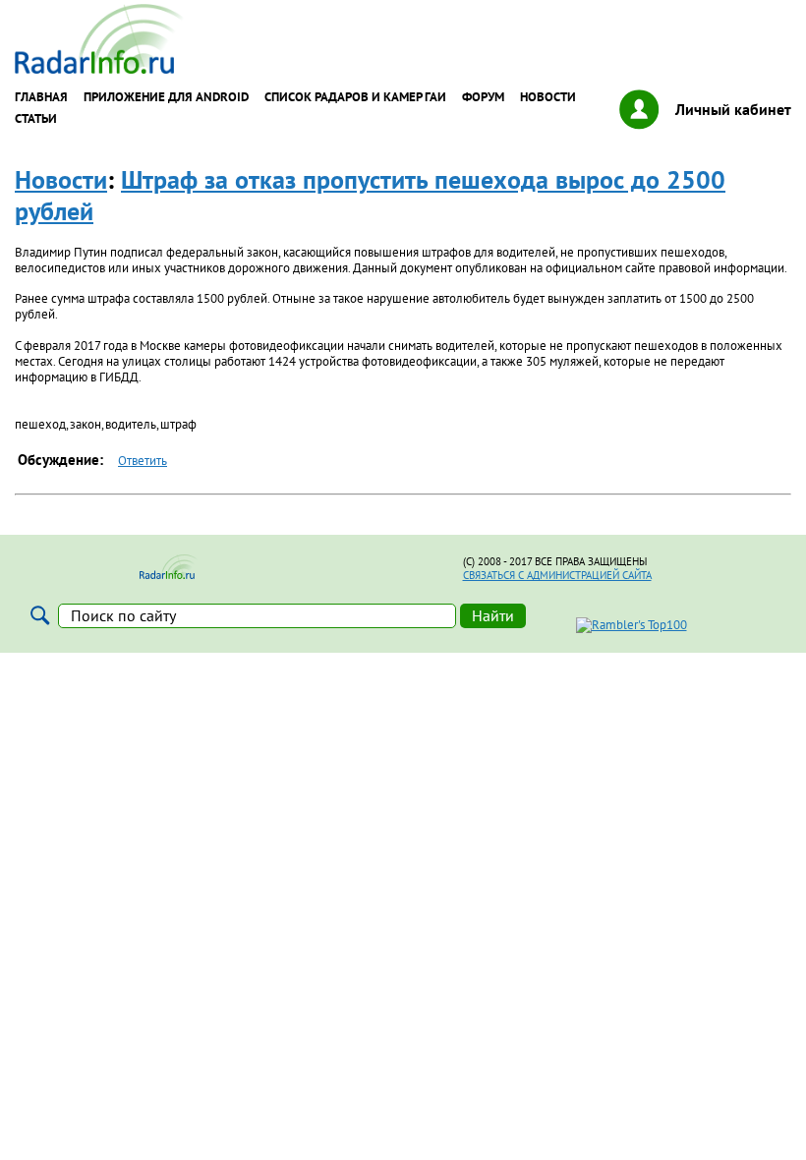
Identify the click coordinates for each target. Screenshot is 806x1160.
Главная (41, 97)
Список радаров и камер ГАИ (355, 97)
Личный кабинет (733, 109)
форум (483, 97)
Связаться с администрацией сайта (557, 575)
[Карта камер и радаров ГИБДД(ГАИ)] (100, 69)
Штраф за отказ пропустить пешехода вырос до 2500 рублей (370, 195)
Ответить (142, 460)
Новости (548, 97)
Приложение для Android (166, 97)
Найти (493, 615)
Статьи (36, 119)
